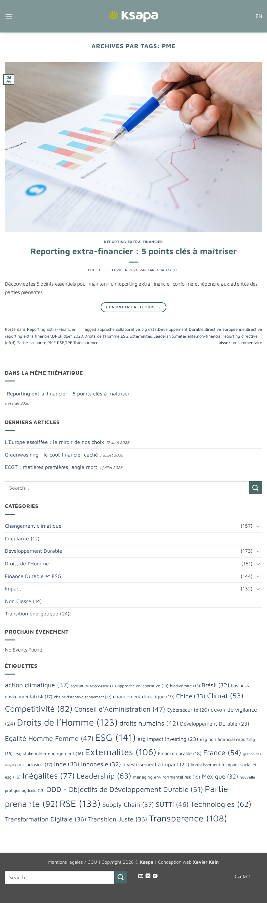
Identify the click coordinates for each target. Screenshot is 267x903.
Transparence (85, 342)
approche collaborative (118, 329)
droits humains (148, 723)
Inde (66, 764)
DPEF (57, 336)
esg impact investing (167, 739)
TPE (68, 342)
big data (149, 329)
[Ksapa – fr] (133, 16)
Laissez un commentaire (239, 342)
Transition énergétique (31, 613)
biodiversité (185, 685)
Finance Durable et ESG (33, 576)
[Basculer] (258, 526)
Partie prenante (31, 342)
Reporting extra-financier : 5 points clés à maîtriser (133, 251)
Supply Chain (128, 804)
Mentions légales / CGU (72, 862)
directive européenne (225, 329)
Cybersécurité (188, 710)
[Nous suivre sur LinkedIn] (148, 876)
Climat (225, 695)
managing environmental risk (166, 777)
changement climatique (144, 696)
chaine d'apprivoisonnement (82, 697)
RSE (60, 342)
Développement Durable (181, 329)
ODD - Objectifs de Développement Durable (124, 789)
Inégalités (48, 775)
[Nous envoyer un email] (140, 876)
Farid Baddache (163, 270)
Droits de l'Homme (27, 563)
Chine (190, 696)
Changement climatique (33, 526)
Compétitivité (39, 708)
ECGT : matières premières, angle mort (51, 467)
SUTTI (172, 804)
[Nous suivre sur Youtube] (155, 876)
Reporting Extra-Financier (133, 241)
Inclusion (38, 764)
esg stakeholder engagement (48, 753)
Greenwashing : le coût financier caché (51, 455)
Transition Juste (117, 819)
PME (52, 342)
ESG (124, 336)
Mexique (220, 776)
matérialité (185, 336)
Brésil (215, 685)
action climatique (37, 685)
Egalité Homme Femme (49, 738)
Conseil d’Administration (119, 709)
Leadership (163, 336)
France (222, 752)
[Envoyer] (255, 487)
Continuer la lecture (133, 306)
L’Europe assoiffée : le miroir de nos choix (54, 442)
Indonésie (101, 764)
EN (259, 16)
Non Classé (18, 601)
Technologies (220, 803)
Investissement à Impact (155, 764)
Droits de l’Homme (101, 336)
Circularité (17, 538)
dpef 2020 (73, 336)
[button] (9, 16)
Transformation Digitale (45, 819)
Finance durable (180, 753)
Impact (13, 588)
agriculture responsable (93, 686)
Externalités (141, 336)
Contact (242, 876)
